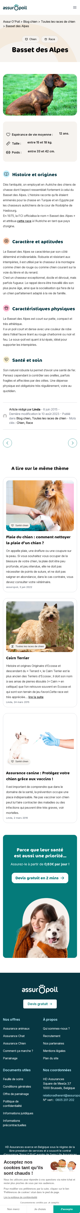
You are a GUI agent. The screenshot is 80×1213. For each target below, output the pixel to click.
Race (29, 423)
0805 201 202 (64, 1100)
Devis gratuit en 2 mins (37, 877)
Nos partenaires (53, 1043)
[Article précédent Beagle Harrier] (7, 443)
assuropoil (12, 587)
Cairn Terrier (17, 657)
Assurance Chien (14, 1043)
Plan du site (50, 1058)
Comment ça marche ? (18, 1051)
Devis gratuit (38, 1004)
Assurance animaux (16, 1028)
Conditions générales (17, 1086)
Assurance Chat (14, 1036)
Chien (20, 423)
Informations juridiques (18, 1113)
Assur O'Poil (11, 21)
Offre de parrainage (16, 1094)
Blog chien (30, 21)
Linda (36, 409)
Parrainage (10, 1058)
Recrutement (51, 1036)
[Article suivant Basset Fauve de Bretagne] (72, 443)
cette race (24, 221)
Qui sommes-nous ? (56, 1028)
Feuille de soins (13, 1079)
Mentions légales (54, 1051)
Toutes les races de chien (58, 21)
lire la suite (36, 697)
